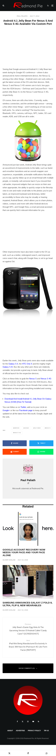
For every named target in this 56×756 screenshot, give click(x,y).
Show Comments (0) (27, 668)
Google (26, 428)
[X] (22, 721)
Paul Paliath (22, 16)
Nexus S (33, 378)
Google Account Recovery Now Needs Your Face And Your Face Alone (24, 552)
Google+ (6, 410)
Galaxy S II (13, 364)
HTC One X (27, 364)
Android (16, 428)
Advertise (20, 731)
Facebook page (25, 410)
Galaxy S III (8, 367)
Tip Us (46, 731)
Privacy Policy (34, 731)
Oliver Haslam (9, 560)
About (10, 731)
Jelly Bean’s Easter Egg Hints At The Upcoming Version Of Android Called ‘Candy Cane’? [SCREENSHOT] (28, 629)
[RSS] (38, 721)
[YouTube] (33, 721)
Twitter (23, 407)
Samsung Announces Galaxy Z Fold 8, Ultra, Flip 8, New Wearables (27, 604)
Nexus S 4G (46, 378)
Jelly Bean (37, 428)
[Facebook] (17, 721)
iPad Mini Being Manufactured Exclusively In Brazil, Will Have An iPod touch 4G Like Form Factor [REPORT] (28, 645)
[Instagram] (27, 721)
